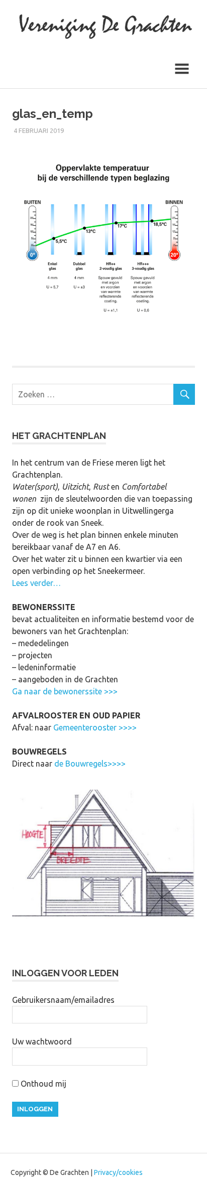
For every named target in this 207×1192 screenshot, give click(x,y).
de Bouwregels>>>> (90, 763)
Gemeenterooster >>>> (95, 727)
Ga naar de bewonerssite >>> (65, 691)
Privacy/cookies (118, 1172)
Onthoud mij (42, 1083)
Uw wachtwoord (42, 1041)
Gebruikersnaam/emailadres (63, 999)
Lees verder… (36, 582)
